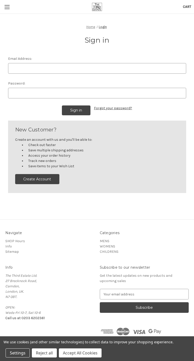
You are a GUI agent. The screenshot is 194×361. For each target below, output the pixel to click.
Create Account (37, 179)
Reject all (44, 353)
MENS (104, 241)
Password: (16, 83)
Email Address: (20, 59)
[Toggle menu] (7, 7)
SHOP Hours (15, 241)
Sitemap (12, 251)
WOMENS (107, 246)
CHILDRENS (109, 251)
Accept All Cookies (80, 353)
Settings (18, 353)
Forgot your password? (113, 108)
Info (8, 246)
